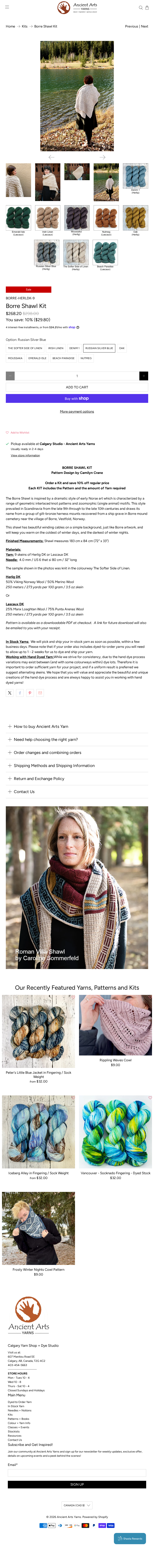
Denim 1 (74, 348)
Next (144, 26)
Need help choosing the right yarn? (46, 739)
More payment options (77, 411)
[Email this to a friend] (40, 693)
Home (10, 26)
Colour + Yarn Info (19, 1423)
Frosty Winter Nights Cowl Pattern (38, 1270)
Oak (122, 348)
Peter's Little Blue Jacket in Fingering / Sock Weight (38, 1075)
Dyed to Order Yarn (20, 1402)
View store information (25, 455)
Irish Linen (55, 348)
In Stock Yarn (16, 1406)
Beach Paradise (64, 358)
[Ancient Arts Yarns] (77, 7)
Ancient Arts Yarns (69, 1517)
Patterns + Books (18, 1419)
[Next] (102, 157)
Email (13, 1465)
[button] (17, 432)
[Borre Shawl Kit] (77, 96)
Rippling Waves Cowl (116, 1060)
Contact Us (24, 791)
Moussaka (15, 358)
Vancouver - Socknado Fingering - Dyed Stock (115, 1173)
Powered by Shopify (95, 1517)
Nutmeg (86, 358)
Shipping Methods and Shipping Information (54, 765)
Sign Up (77, 1484)
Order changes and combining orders (47, 752)
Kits (24, 26)
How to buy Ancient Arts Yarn (41, 726)
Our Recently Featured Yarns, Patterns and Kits (77, 987)
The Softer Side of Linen (25, 348)
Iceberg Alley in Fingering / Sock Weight (38, 1173)
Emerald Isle (37, 358)
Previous (131, 26)
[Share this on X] (9, 693)
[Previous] (52, 157)
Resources (14, 1435)
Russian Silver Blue (99, 348)
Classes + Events (18, 1427)
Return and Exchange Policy (39, 778)
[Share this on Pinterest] (30, 693)
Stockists (14, 1431)
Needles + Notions (19, 1410)
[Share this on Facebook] (20, 693)
